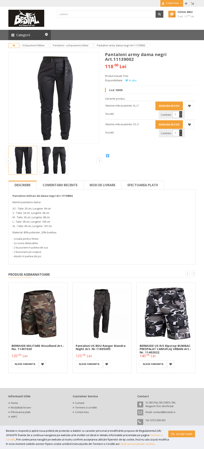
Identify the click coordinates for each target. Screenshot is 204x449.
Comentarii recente (60, 185)
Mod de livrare (102, 185)
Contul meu (82, 412)
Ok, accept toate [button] (181, 434)
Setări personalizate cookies (137, 444)
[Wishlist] (186, 3)
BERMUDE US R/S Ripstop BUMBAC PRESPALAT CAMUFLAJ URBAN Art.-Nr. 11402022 (165, 349)
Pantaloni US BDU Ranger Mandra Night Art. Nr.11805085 (101, 347)
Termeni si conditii (86, 407)
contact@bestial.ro (164, 412)
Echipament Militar (34, 45)
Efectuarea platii (143, 185)
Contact (79, 403)
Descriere (22, 185)
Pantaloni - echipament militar (71, 45)
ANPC (14, 416)
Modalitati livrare (21, 407)
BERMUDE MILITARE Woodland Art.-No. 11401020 (38, 347)
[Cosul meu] (192, 3)
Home (14, 403)
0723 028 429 (157, 420)
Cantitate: (166, 114)
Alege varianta (25, 364)
